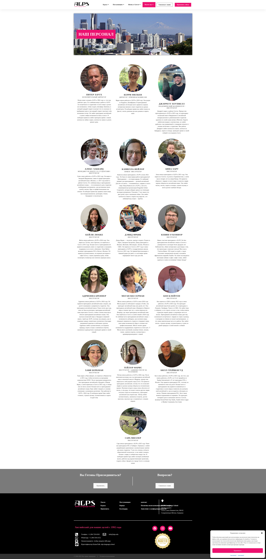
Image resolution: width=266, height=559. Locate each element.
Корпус (122, 505)
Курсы (105, 4)
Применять (100, 486)
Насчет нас (148, 4)
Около (103, 502)
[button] (262, 533)
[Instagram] (162, 528)
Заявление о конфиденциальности (153, 509)
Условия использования (107, 556)
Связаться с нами (165, 4)
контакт (144, 502)
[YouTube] (170, 528)
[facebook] (154, 528)
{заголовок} (233, 555)
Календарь (123, 509)
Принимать (237, 550)
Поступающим (118, 4)
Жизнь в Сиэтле (133, 4)
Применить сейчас (183, 4)
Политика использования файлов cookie (156, 505)
